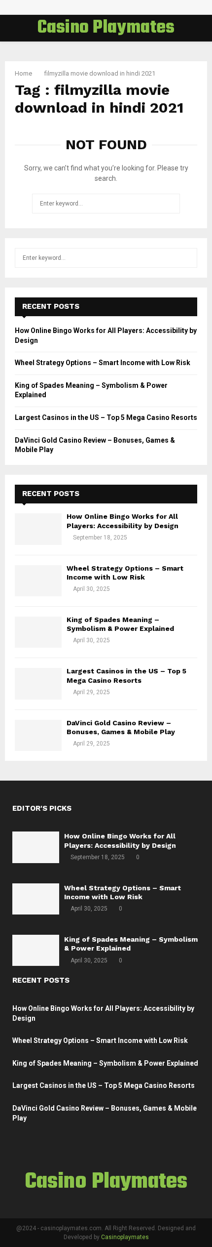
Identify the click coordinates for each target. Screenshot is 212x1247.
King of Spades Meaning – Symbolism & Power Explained (105, 1063)
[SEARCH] (187, 258)
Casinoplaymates (125, 1237)
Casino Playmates (106, 28)
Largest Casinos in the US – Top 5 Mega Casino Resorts (106, 417)
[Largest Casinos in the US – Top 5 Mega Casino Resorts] (38, 683)
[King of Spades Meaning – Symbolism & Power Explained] (38, 632)
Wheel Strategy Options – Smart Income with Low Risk (102, 363)
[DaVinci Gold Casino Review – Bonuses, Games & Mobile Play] (38, 735)
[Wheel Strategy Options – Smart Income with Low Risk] (38, 580)
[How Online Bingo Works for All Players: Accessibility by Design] (38, 528)
